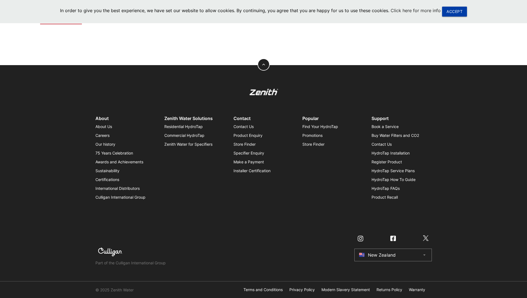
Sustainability (107, 170)
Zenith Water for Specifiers (188, 144)
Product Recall (385, 197)
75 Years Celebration (114, 153)
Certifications (107, 179)
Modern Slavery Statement (345, 290)
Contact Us (243, 126)
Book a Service (385, 126)
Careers (102, 135)
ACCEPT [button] (454, 11)
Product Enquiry (248, 135)
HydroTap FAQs (386, 188)
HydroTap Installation (391, 153)
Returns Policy (389, 290)
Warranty (417, 290)
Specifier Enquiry (248, 153)
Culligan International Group (120, 197)
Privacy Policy (302, 290)
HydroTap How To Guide (394, 179)
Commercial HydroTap (184, 135)
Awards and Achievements (119, 161)
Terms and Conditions (263, 290)
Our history (105, 144)
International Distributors (117, 188)
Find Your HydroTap (320, 126)
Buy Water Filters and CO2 (395, 135)
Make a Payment (248, 161)
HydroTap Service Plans (393, 170)
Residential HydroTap (183, 126)
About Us (103, 126)
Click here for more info (416, 10)
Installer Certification (252, 170)
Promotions (312, 135)
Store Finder (244, 144)
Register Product (387, 161)
